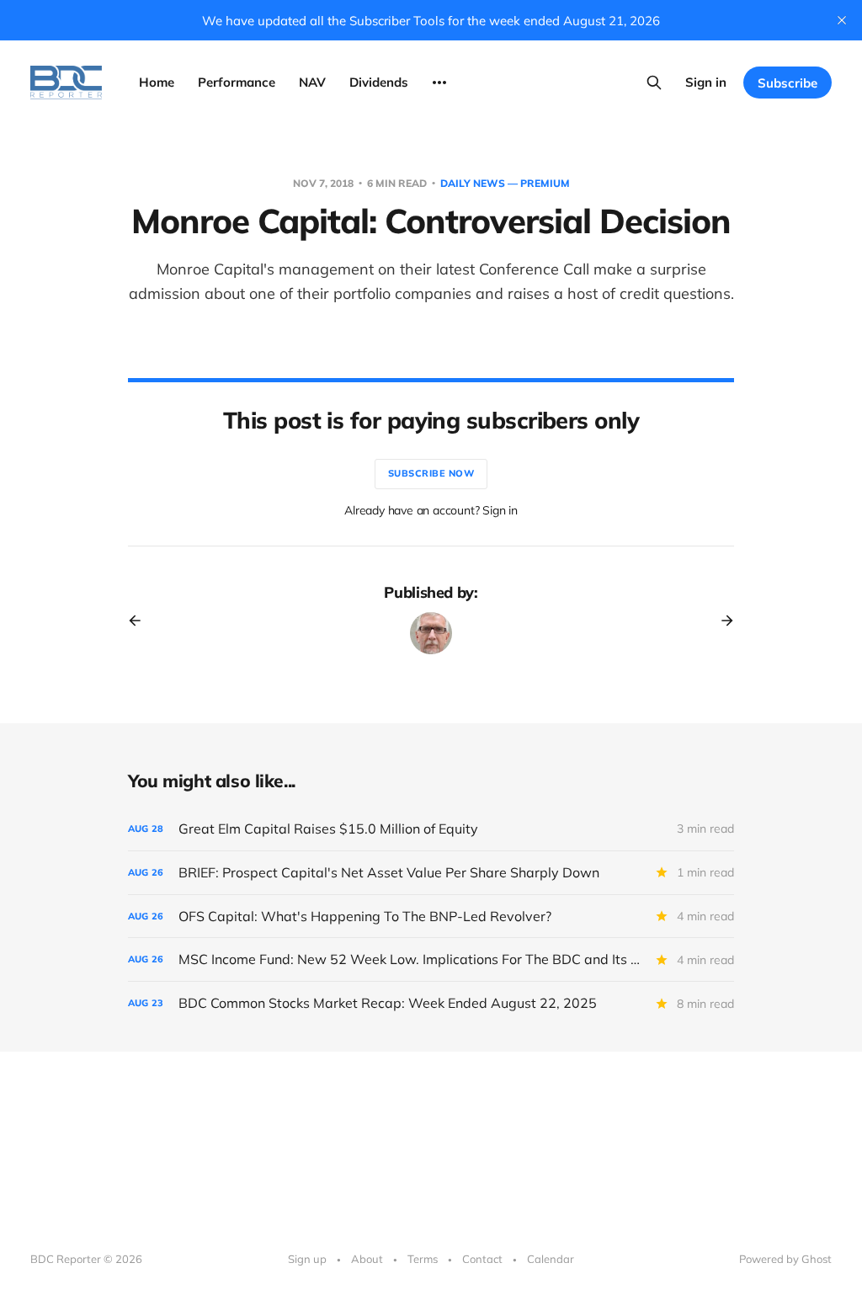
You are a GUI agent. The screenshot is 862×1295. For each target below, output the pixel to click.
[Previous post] (140, 620)
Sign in (705, 82)
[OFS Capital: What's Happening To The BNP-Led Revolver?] (431, 916)
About (367, 1259)
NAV (312, 82)
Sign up (307, 1259)
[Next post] (721, 620)
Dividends (378, 82)
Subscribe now (431, 473)
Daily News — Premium (505, 183)
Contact (482, 1259)
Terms (422, 1259)
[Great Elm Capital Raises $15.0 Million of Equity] (431, 828)
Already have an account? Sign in (431, 510)
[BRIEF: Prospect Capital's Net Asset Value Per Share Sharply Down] (431, 872)
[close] (841, 20)
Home (156, 82)
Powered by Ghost (785, 1259)
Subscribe (787, 83)
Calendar (550, 1259)
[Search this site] (654, 82)
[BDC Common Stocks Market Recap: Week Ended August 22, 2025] (431, 1003)
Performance (236, 82)
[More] (439, 82)
